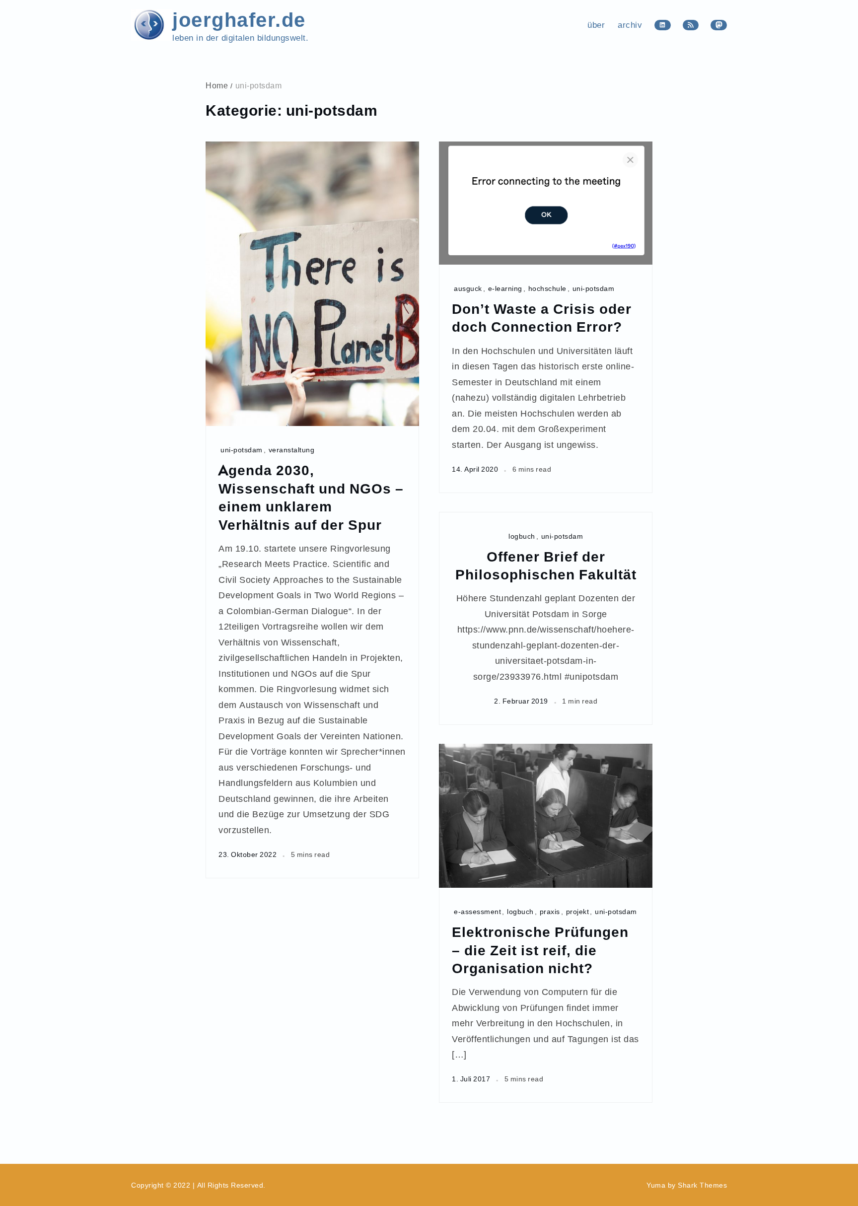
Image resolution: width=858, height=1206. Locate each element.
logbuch (521, 536)
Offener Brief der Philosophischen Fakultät (546, 565)
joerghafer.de (239, 18)
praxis (550, 911)
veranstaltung (292, 449)
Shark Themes (702, 1185)
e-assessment (477, 911)
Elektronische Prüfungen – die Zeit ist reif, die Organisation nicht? (540, 949)
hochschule (547, 288)
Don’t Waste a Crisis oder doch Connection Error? (542, 317)
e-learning (505, 288)
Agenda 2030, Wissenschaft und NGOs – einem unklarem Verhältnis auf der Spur (311, 497)
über (596, 24)
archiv (630, 24)
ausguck (468, 288)
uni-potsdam (241, 449)
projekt (577, 911)
